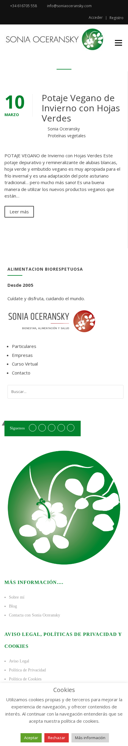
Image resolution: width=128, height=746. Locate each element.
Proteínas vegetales (67, 135)
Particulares (24, 346)
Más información (90, 737)
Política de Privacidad (27, 670)
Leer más (19, 212)
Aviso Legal (19, 661)
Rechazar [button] (56, 737)
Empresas (22, 355)
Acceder (96, 18)
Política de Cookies (25, 679)
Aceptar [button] (31, 737)
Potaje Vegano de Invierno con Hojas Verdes (81, 108)
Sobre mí (16, 597)
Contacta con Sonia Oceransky (34, 615)
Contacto (21, 373)
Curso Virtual (25, 364)
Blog (13, 606)
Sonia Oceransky (64, 129)
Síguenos (17, 428)
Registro (117, 18)
